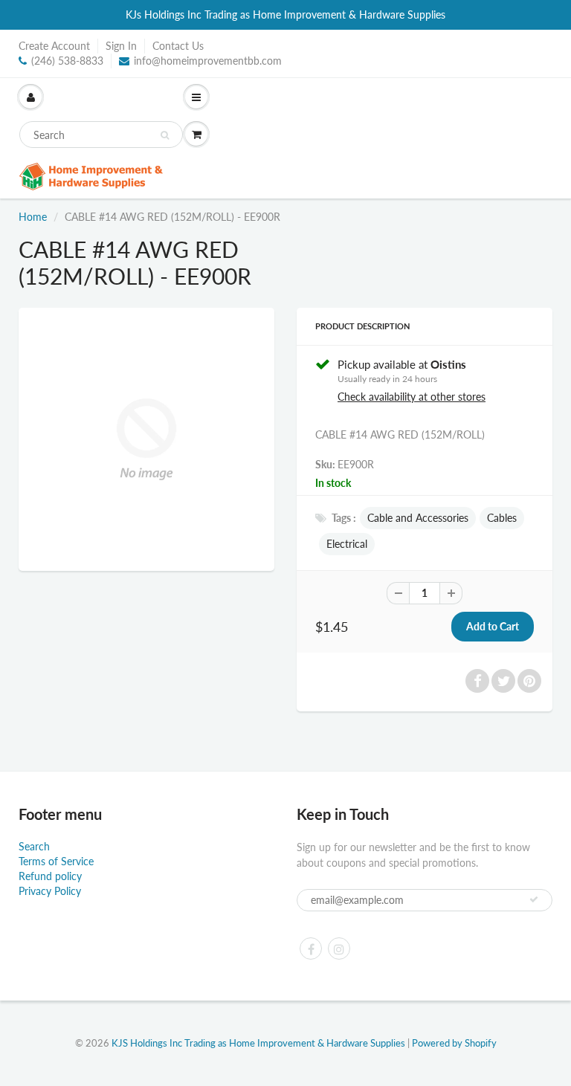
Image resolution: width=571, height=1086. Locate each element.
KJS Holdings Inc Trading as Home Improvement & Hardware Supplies (258, 1043)
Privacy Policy (50, 891)
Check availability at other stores (411, 396)
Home (33, 216)
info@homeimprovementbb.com (208, 60)
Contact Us (178, 45)
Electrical (346, 543)
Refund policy (50, 876)
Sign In (121, 45)
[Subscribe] (534, 899)
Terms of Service (56, 861)
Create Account (54, 45)
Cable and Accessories (417, 517)
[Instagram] (339, 948)
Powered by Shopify (454, 1043)
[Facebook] (311, 948)
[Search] (165, 135)
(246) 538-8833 (67, 60)
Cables (502, 517)
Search (34, 846)
